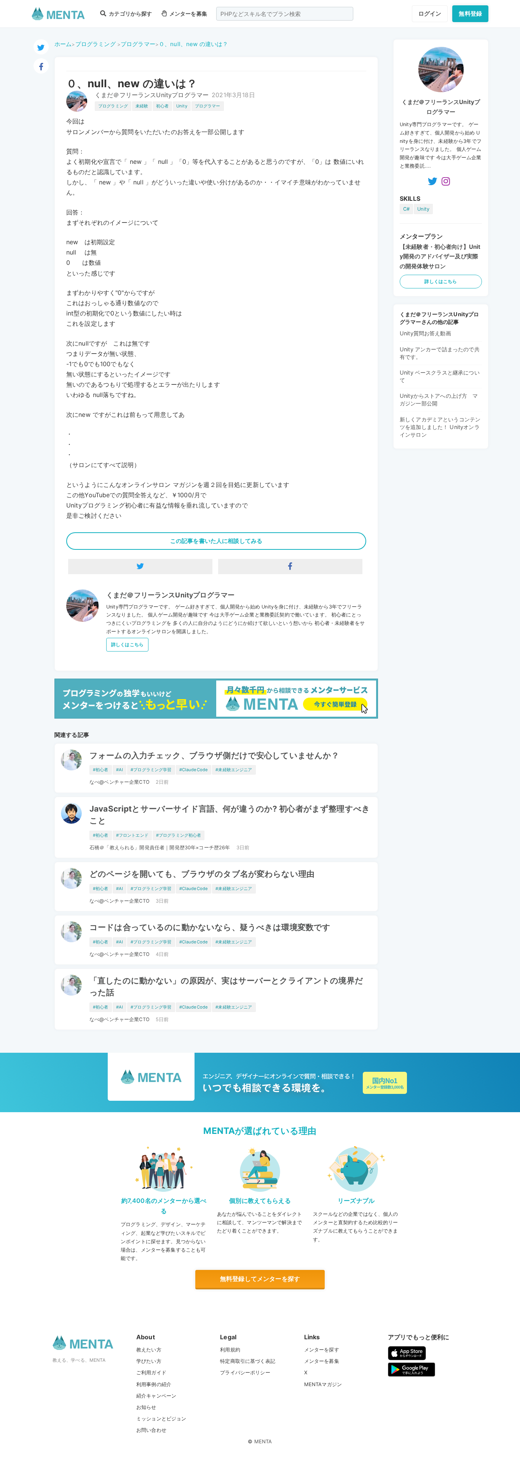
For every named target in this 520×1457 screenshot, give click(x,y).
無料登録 (470, 13)
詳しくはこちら (127, 644)
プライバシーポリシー (245, 1372)
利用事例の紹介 (153, 1384)
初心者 (162, 106)
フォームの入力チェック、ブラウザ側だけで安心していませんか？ (214, 755)
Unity (181, 106)
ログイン (430, 13)
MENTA (263, 1441)
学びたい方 (148, 1361)
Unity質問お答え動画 (425, 333)
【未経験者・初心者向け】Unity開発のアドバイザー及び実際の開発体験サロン (440, 256)
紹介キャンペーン (156, 1396)
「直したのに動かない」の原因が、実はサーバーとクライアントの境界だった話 (226, 986)
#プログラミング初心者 (178, 835)
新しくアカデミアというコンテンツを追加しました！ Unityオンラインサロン (440, 427)
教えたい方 (148, 1350)
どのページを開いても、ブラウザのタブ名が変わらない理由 (201, 874)
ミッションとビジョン (161, 1418)
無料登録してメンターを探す (260, 1278)
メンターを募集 (187, 13)
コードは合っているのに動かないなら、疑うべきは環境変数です (209, 927)
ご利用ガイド (151, 1372)
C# (406, 209)
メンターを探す (321, 1350)
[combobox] (284, 14)
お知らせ (146, 1407)
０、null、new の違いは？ (193, 44)
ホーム (63, 44)
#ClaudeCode (193, 769)
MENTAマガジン (323, 1384)
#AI (119, 769)
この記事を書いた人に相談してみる (216, 540)
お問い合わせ (151, 1430)
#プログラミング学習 (151, 769)
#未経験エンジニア (233, 769)
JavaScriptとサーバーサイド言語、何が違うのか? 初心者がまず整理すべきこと (229, 814)
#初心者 (100, 769)
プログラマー (138, 44)
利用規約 (230, 1350)
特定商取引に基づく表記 (247, 1361)
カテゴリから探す (130, 13)
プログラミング (95, 44)
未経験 (142, 106)
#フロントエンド (132, 835)
